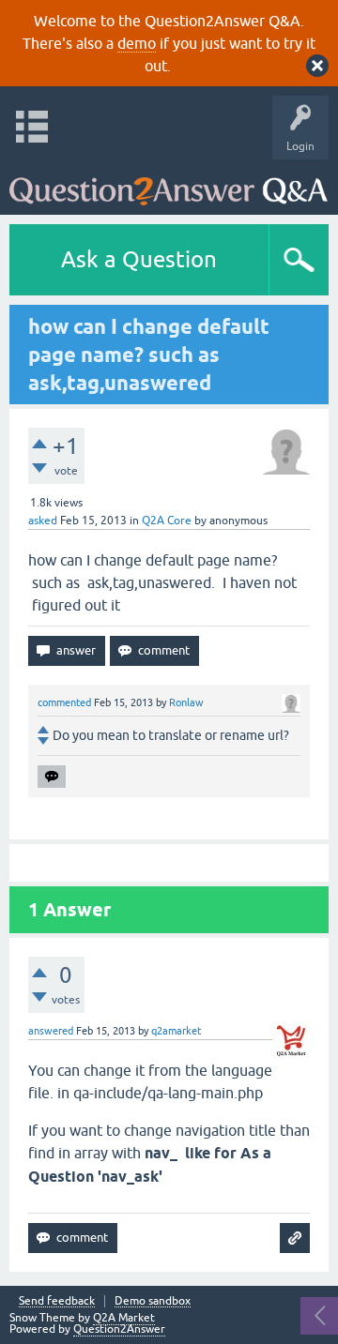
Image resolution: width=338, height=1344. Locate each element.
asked (42, 520)
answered (50, 1030)
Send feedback (57, 1301)
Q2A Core (167, 520)
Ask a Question (139, 259)
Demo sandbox (153, 1301)
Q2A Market (124, 1317)
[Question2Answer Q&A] (168, 182)
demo (136, 43)
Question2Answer (119, 1329)
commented (64, 702)
